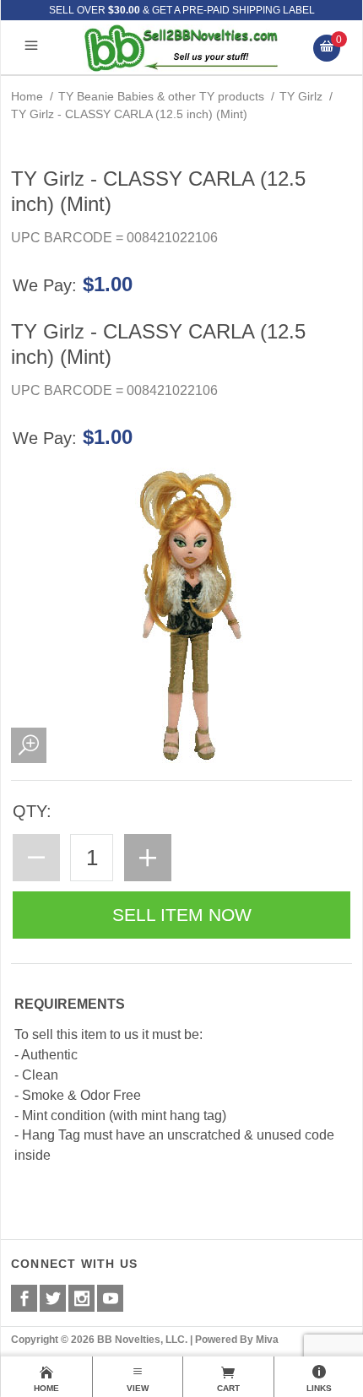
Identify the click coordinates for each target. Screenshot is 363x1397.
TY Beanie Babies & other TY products (161, 96)
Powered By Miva (237, 1340)
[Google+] (81, 1298)
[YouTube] (110, 1298)
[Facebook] (24, 1298)
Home (27, 96)
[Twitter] (53, 1298)
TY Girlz (300, 96)
